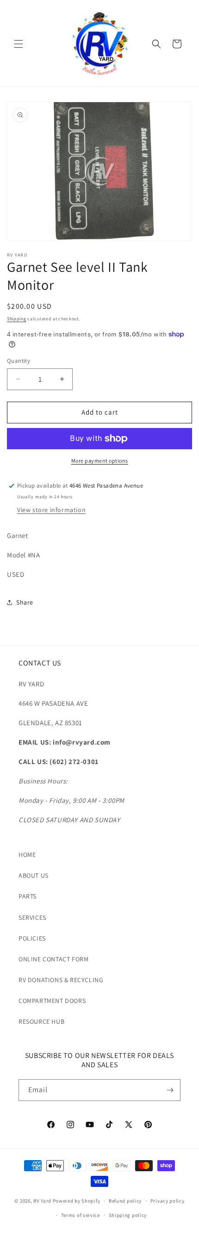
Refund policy (125, 1201)
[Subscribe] (170, 1090)
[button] (18, 44)
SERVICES (32, 917)
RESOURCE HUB (41, 1021)
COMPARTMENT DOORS (52, 1001)
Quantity (18, 361)
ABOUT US (34, 875)
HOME (27, 854)
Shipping (16, 319)
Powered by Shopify (76, 1201)
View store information (51, 510)
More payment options (99, 460)
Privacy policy (167, 1201)
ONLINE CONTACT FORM (53, 959)
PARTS (28, 896)
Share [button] (24, 602)
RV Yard (43, 1201)
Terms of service (80, 1215)
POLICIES (32, 938)
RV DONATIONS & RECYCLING (61, 980)
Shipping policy (128, 1215)
